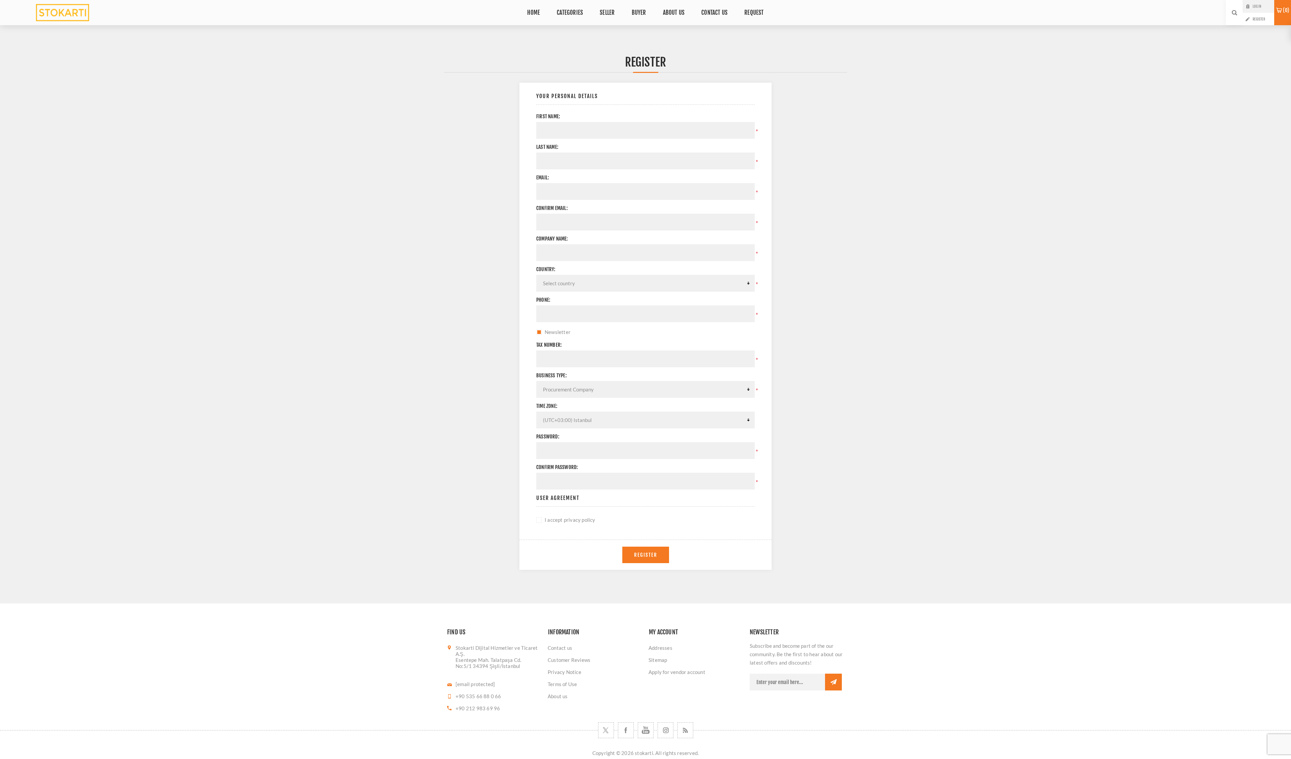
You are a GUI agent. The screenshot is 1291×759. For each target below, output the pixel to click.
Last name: (547, 147)
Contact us (560, 648)
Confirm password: (557, 467)
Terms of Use (562, 684)
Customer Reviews (569, 660)
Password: (547, 436)
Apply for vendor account (677, 672)
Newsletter (558, 332)
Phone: (543, 300)
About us (558, 696)
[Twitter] (606, 730)
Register (1259, 19)
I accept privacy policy (570, 520)
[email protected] (475, 684)
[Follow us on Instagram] (665, 730)
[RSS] (685, 730)
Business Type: (551, 375)
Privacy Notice (564, 672)
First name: (548, 116)
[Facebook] (626, 730)
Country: (546, 269)
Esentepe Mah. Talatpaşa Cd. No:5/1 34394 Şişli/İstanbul (488, 663)
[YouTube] (646, 730)
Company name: (552, 239)
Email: (542, 177)
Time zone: (546, 406)
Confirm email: (552, 208)
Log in (1257, 6)
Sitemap (658, 660)
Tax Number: (549, 345)
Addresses (660, 648)
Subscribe (833, 682)
